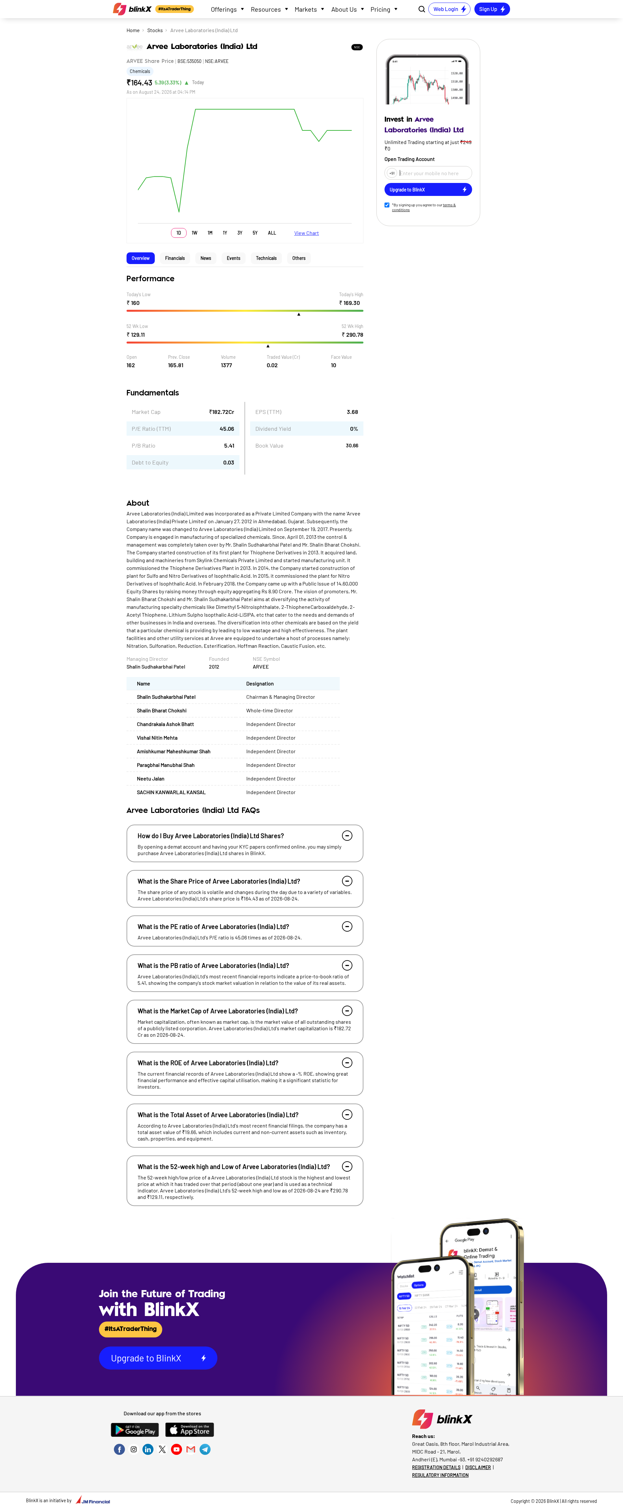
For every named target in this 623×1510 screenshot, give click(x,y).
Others (299, 258)
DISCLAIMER (478, 1467)
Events (233, 258)
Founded (219, 659)
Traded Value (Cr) (283, 357)
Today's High (351, 294)
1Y (225, 233)
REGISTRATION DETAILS (436, 1467)
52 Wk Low (137, 326)
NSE (357, 47)
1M (210, 233)
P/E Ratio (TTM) (151, 428)
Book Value (269, 445)
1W (194, 233)
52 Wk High (352, 326)
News (206, 258)
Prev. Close (179, 357)
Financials (175, 258)
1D (179, 233)
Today (198, 82)
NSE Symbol (266, 659)
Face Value (341, 357)
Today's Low (139, 294)
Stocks (155, 30)
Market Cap (146, 411)
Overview (141, 258)
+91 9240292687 (485, 1459)
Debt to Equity (150, 462)
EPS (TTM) (268, 411)
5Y (255, 233)
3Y (240, 233)
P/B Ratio (143, 445)
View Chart (306, 233)
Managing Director (147, 659)
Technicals (266, 258)
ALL (272, 233)
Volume (228, 357)
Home (133, 30)
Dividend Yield (273, 428)
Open (132, 357)
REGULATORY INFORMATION (440, 1475)
